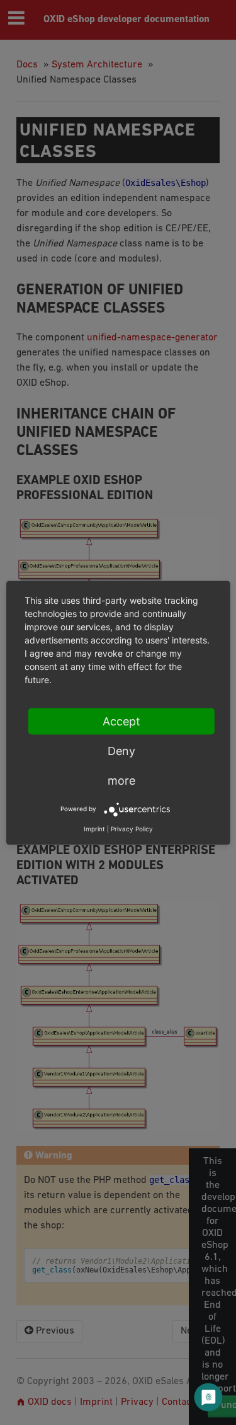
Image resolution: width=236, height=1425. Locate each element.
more (121, 780)
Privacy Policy (132, 828)
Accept (121, 720)
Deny (121, 750)
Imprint (94, 828)
